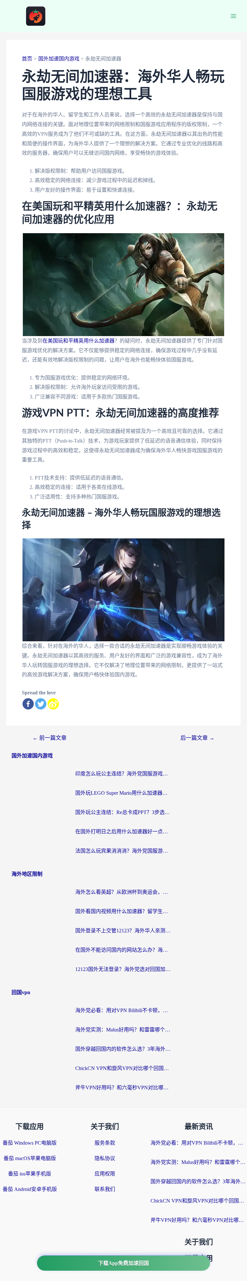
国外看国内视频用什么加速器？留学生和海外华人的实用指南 (123, 911)
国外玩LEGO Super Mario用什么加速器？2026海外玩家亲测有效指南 (123, 793)
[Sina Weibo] (53, 703)
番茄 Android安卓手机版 (30, 1189)
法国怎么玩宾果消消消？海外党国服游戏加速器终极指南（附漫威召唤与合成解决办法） (123, 851)
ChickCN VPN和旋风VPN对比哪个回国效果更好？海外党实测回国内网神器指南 (123, 1068)
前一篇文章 (49, 738)
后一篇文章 (197, 738)
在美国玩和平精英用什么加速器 (78, 340)
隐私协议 (105, 1158)
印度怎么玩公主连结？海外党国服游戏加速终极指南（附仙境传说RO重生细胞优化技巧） (123, 773)
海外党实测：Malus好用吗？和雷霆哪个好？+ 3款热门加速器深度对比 (123, 1029)
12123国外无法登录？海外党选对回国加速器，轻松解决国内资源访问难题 (123, 969)
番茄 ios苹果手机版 (29, 1173)
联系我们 (105, 1189)
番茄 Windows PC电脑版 (30, 1143)
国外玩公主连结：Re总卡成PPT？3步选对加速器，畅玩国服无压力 (123, 812)
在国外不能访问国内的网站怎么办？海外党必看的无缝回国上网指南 (123, 950)
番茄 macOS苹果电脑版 (30, 1158)
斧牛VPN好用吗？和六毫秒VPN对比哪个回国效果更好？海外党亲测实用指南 (123, 1087)
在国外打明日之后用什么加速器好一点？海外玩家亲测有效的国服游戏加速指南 (123, 831)
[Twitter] (40, 703)
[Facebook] (28, 703)
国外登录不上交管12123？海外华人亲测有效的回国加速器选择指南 (123, 930)
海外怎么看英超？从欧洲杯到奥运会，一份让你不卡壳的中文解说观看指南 (123, 892)
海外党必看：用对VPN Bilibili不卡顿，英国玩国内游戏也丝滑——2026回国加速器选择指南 (123, 1010)
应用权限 (105, 1173)
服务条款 (105, 1143)
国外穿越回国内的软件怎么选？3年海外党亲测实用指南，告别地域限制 (123, 1049)
